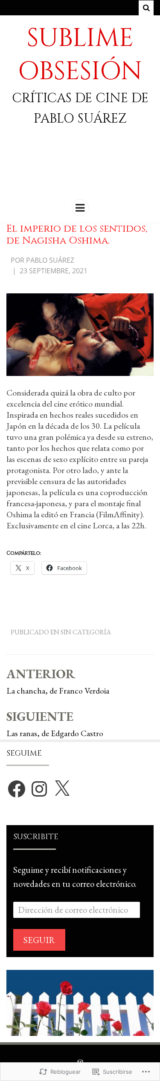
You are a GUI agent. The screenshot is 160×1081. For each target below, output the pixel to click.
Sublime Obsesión (80, 55)
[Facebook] (16, 789)
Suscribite (35, 837)
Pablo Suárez (50, 260)
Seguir (39, 940)
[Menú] (80, 207)
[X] (62, 789)
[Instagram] (39, 789)
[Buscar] (146, 7)
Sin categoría (86, 632)
